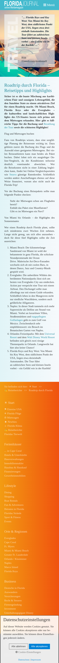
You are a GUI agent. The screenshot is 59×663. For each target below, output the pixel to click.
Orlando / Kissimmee (15, 558)
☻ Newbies (10, 421)
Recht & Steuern (13, 600)
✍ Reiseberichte (13, 430)
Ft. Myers (9, 546)
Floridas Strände (12, 513)
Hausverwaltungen (14, 459)
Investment (10, 608)
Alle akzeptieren (39, 646)
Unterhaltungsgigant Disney (18, 612)
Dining (7, 492)
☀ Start (33, 386)
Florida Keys (11, 571)
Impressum (36, 660)
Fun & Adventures (13, 504)
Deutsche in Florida (14, 588)
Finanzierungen (12, 471)
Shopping (9, 496)
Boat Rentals (11, 500)
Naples (7, 563)
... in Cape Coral (13, 450)
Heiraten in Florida (14, 509)
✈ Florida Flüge (12, 413)
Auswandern (10, 592)
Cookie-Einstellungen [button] (29, 652)
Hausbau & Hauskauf (15, 467)
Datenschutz (23, 660)
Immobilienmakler (13, 463)
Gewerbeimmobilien (14, 475)
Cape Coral (10, 542)
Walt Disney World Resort (41, 337)
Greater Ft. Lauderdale (16, 554)
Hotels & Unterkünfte (15, 455)
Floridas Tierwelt (13, 434)
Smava (12, 174)
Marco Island (11, 567)
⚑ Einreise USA (13, 409)
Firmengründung (13, 604)
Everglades (10, 538)
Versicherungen (12, 596)
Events (7, 521)
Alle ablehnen (18, 646)
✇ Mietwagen (11, 417)
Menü (51, 5)
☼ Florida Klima (13, 425)
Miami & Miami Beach (16, 550)
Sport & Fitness (12, 517)
